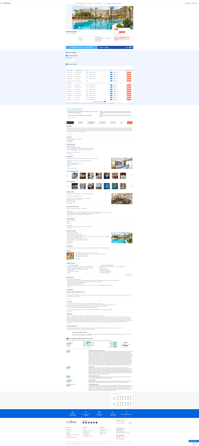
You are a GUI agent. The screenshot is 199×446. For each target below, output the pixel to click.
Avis (121, 122)
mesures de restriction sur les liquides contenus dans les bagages (93, 315)
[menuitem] (80, 3)
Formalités (113, 122)
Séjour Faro (84, 5)
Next (130, 164)
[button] (121, 163)
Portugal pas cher (75, 5)
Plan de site (68, 436)
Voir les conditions (128, 274)
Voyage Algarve (80, 5)
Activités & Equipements (91, 122)
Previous (113, 164)
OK (130, 423)
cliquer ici (89, 348)
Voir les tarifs (121, 32)
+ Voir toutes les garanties (71, 117)
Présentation (70, 122)
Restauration (102, 122)
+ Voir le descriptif (97, 41)
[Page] (83, 422)
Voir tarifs (129, 122)
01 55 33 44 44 (188, 3)
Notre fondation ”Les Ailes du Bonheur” (73, 434)
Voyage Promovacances (69, 5)
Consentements (86, 434)
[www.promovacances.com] (5, 3)
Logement (80, 122)
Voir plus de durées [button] (93, 72)
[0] (195, 3)
